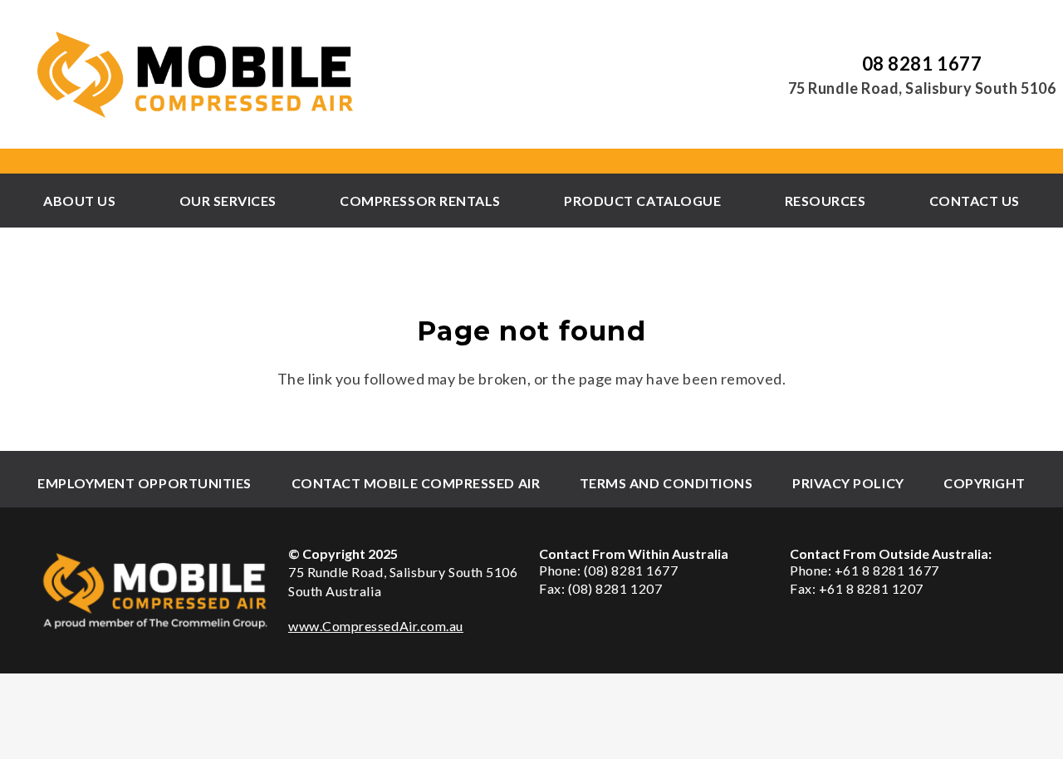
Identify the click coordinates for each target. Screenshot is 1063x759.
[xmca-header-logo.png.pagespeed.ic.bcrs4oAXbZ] (196, 75)
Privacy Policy (848, 483)
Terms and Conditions (666, 483)
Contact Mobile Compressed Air (416, 483)
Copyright (984, 483)
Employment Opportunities (144, 483)
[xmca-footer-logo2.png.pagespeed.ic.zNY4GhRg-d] (155, 590)
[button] (123, 200)
